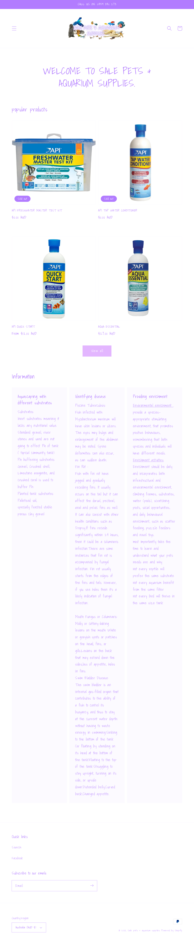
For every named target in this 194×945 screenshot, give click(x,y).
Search (17, 847)
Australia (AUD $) (26, 927)
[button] (14, 28)
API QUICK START (23, 327)
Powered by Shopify (171, 930)
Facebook (17, 858)
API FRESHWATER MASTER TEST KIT (37, 210)
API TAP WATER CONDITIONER (117, 210)
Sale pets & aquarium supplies (144, 930)
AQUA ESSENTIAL (109, 327)
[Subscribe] (92, 885)
